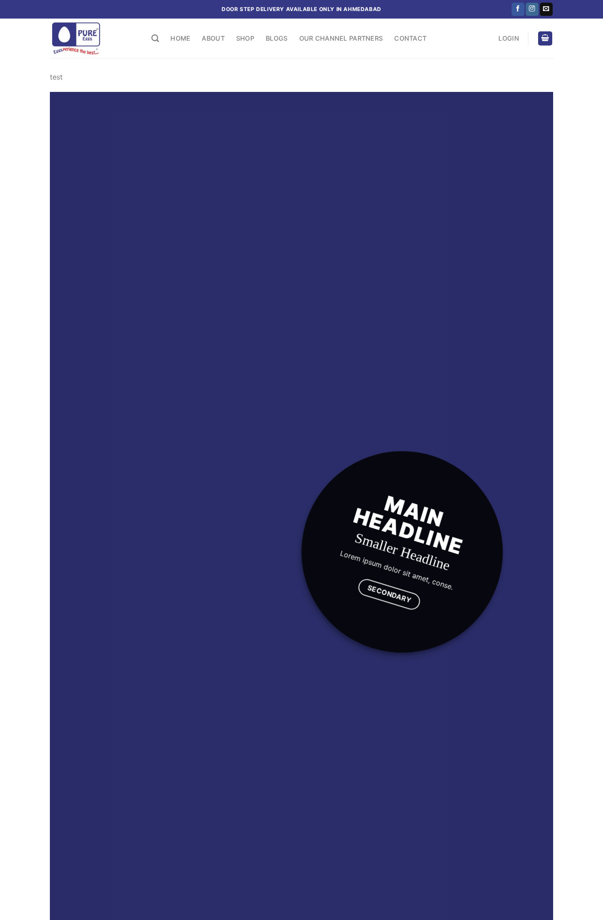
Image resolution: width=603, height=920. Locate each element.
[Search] (155, 39)
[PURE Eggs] (94, 38)
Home (180, 38)
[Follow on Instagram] (532, 9)
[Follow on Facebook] (518, 9)
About (213, 38)
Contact (410, 38)
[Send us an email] (546, 9)
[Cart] (545, 38)
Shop (245, 38)
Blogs (276, 38)
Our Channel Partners (341, 38)
